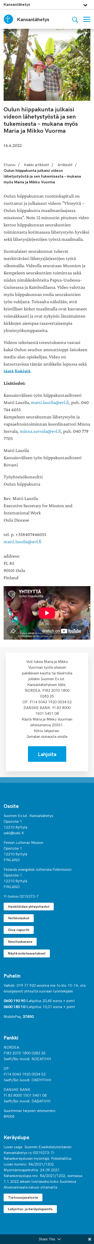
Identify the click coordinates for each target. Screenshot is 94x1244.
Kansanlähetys (17, 4)
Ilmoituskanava (20, 941)
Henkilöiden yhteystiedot (28, 906)
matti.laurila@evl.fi (50, 402)
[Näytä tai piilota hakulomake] (75, 19)
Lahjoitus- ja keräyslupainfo (30, 1209)
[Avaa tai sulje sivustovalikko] (85, 4)
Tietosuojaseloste (23, 1197)
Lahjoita (47, 754)
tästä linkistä (17, 371)
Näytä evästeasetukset (27, 953)
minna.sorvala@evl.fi (40, 431)
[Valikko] (86, 19)
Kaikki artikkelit (36, 164)
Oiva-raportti (18, 929)
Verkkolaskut (18, 918)
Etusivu (9, 164)
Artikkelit (65, 164)
